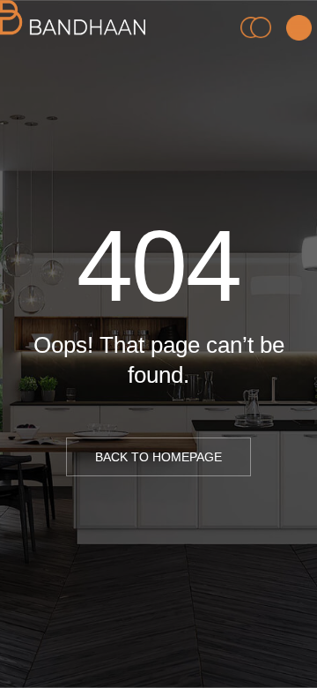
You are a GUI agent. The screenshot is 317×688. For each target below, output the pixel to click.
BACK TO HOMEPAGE (158, 457)
